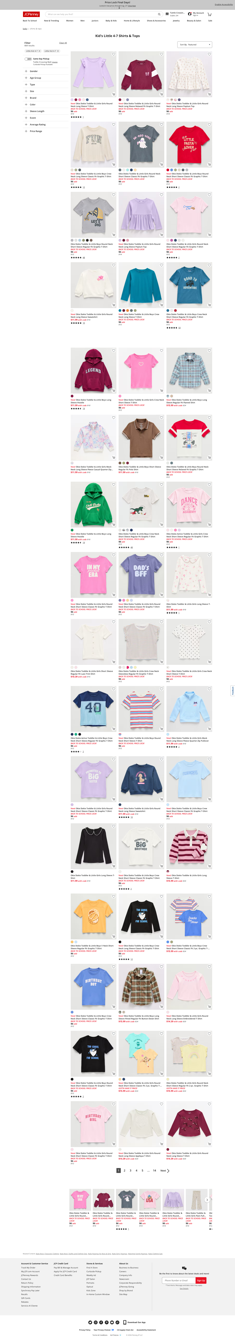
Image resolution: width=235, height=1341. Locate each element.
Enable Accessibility (224, 4)
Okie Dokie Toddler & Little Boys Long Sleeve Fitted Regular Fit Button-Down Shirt (139, 1017)
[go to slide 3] (117, 8)
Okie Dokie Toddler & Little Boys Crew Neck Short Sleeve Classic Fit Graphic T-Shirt (187, 809)
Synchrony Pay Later (30, 1290)
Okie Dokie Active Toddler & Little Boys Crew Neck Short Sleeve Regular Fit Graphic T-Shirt (92, 739)
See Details (184, 1288)
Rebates (25, 1302)
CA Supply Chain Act (125, 1330)
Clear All (63, 42)
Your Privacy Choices (102, 1330)
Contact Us (26, 1279)
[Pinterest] (107, 1322)
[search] (160, 14)
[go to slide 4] (119, 8)
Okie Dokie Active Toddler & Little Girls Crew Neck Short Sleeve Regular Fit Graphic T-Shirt (187, 535)
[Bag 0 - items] (209, 14)
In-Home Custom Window (98, 1294)
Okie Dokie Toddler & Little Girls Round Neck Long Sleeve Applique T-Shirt (139, 1154)
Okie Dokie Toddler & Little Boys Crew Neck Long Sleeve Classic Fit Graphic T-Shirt (91, 175)
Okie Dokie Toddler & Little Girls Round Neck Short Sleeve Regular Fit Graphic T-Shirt (187, 245)
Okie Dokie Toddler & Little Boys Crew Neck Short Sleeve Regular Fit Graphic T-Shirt (186, 315)
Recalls (24, 1294)
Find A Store (92, 1267)
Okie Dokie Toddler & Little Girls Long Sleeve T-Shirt (188, 605)
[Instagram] (96, 1322)
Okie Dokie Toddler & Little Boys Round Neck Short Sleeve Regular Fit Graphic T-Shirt (92, 245)
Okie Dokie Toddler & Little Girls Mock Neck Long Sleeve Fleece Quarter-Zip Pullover (187, 739)
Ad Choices (114, 1335)
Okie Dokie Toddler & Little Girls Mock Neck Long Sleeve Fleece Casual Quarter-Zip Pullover (91, 468)
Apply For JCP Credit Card (65, 1271)
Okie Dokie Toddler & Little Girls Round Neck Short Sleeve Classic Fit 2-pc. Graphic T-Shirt (139, 1084)
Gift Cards (25, 1298)
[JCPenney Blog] (117, 1322)
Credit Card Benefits (63, 1275)
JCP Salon (90, 1279)
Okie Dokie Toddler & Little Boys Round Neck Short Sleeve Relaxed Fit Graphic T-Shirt (187, 468)
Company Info (125, 1275)
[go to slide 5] (121, 8)
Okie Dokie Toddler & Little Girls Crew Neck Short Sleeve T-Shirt (141, 401)
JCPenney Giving (126, 1286)
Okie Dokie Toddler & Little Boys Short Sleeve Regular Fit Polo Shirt (140, 468)
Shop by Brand (126, 1290)
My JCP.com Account (30, 1271)
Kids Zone (90, 1290)
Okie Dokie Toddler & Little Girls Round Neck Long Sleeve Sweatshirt (91, 315)
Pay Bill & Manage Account (66, 1267)
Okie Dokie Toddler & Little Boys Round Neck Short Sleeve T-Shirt (140, 739)
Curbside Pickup (93, 1271)
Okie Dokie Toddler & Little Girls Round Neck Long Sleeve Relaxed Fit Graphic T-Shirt (139, 104)
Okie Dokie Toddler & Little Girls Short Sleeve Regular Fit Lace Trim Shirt (92, 672)
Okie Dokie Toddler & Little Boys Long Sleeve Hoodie (91, 401)
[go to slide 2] (114, 8)
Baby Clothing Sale (155, 1254)
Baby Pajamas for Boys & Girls (99, 1254)
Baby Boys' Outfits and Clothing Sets (73, 1254)
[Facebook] (101, 1322)
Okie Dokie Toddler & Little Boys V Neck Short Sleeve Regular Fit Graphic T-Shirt (92, 947)
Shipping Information (31, 1286)
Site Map (123, 1294)
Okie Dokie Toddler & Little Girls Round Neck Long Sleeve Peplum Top (187, 104)
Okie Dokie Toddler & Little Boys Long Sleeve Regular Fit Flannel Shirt (186, 401)
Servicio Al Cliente (29, 1305)
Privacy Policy (84, 1330)
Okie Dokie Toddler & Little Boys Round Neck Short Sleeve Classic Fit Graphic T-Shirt (187, 175)
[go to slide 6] (124, 8)
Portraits (90, 1283)
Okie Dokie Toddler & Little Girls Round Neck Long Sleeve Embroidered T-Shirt (187, 1017)
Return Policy (27, 1283)
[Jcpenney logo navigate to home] (31, 14)
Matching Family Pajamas (137, 1254)
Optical (89, 1286)
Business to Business (128, 1267)
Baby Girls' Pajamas (119, 1254)
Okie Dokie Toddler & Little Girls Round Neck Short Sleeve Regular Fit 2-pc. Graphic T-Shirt (187, 1084)
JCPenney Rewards (29, 1275)
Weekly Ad (91, 1275)
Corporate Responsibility (130, 1283)
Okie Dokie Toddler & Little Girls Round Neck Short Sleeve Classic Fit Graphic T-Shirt (139, 175)
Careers (122, 1271)
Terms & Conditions (99, 1335)
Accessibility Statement (146, 1330)
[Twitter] (90, 1322)
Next (163, 1170)
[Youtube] (112, 1322)
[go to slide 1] (112, 8)
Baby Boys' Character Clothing (47, 1254)
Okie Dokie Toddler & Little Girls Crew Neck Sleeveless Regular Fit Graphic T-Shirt (139, 672)
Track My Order (28, 1267)
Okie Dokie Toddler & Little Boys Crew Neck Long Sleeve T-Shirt (139, 315)
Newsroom (124, 1279)
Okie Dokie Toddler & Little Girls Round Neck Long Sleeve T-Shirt (91, 104)
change (55, 62)
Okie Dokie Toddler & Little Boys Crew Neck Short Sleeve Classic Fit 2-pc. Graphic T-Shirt (187, 947)
